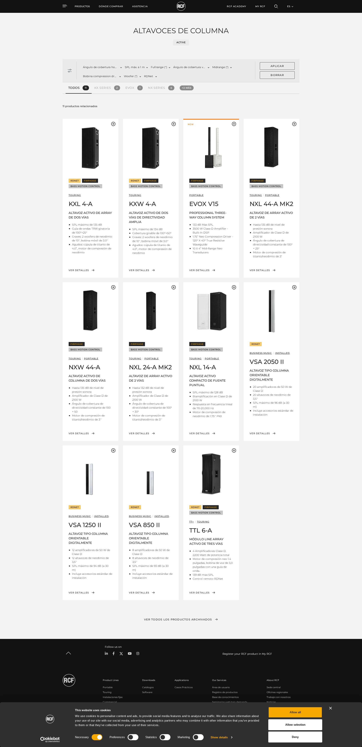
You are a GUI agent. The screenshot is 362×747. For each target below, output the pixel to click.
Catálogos (148, 687)
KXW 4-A (142, 204)
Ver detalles (79, 270)
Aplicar (277, 66)
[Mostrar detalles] (90, 148)
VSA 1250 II (85, 525)
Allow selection (295, 724)
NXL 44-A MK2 (271, 204)
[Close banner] (330, 708)
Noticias (271, 702)
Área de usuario (221, 687)
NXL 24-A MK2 (150, 367)
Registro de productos (225, 692)
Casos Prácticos (184, 687)
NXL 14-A (202, 367)
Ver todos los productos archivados (178, 619)
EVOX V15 (203, 204)
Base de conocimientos (225, 697)
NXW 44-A (84, 367)
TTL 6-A (200, 530)
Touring (107, 692)
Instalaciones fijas (113, 697)
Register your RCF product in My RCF (247, 654)
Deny (295, 737)
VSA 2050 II (267, 361)
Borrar (277, 75)
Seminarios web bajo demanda (229, 702)
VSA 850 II (144, 525)
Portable (108, 687)
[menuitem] (111, 6)
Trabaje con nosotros (279, 697)
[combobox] (99, 67)
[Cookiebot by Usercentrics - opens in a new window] (50, 739)
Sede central (274, 687)
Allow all (295, 712)
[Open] (121, 67)
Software (147, 692)
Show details (219, 737)
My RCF (260, 6)
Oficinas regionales (277, 692)
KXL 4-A (80, 204)
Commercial (110, 702)
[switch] (133, 737)
